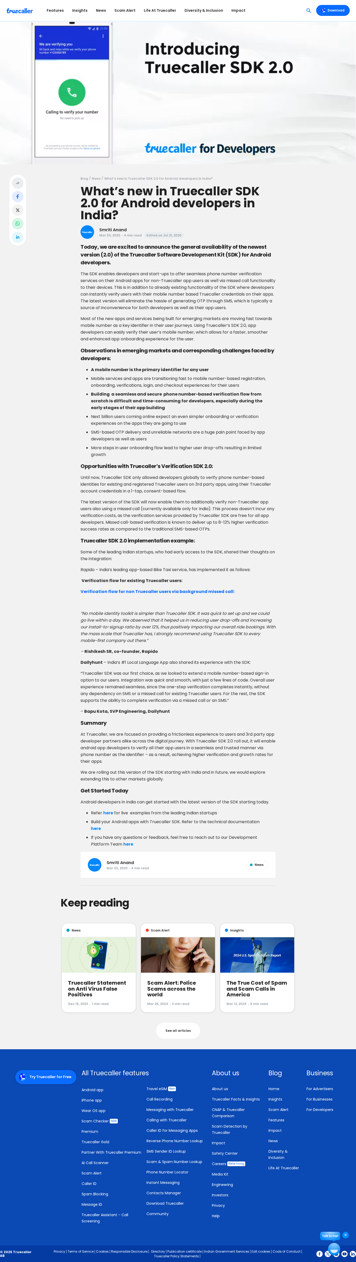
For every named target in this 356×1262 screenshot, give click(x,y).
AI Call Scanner (95, 1162)
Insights (80, 10)
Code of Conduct (286, 1251)
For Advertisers (319, 1088)
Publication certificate (184, 1251)
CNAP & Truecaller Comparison (228, 1113)
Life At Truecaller (160, 10)
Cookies (102, 1251)
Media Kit (220, 1174)
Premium (90, 1131)
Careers (228, 1163)
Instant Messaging (163, 1182)
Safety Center (225, 1153)
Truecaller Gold (95, 1142)
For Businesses (319, 1099)
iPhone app (92, 1100)
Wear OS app (94, 1110)
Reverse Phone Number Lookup (174, 1141)
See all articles (178, 1030)
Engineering (222, 1184)
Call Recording (159, 1099)
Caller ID (89, 1183)
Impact (238, 10)
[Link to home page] (20, 10)
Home (273, 1088)
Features (55, 10)
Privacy (218, 1205)
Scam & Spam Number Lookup (174, 1161)
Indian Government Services (226, 1251)
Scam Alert (125, 10)
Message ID (92, 1204)
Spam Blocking (95, 1194)
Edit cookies (260, 1251)
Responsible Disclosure (129, 1251)
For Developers (319, 1109)
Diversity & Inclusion (204, 10)
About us (220, 1088)
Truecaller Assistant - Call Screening (105, 1218)
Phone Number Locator (167, 1172)
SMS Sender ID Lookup (166, 1151)
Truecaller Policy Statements (176, 1256)
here (108, 813)
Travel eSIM (160, 1088)
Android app (92, 1089)
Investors (220, 1195)
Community (157, 1213)
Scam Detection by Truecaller (229, 1129)
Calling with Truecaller (166, 1120)
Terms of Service (80, 1251)
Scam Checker (99, 1121)
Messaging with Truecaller (170, 1109)
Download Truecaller (165, 1203)
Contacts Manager (163, 1193)
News (101, 10)
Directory (158, 1251)
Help (216, 1216)
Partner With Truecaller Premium (111, 1152)
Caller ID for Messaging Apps (172, 1130)
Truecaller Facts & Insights (236, 1099)
